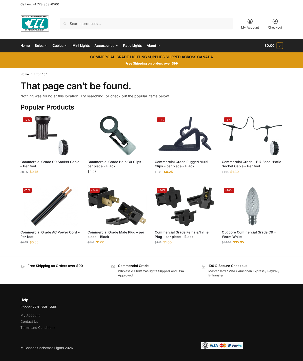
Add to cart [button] (50, 181)
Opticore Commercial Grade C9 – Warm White (249, 234)
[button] (273, 45)
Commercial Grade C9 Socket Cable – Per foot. (49, 164)
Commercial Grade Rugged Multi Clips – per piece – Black (181, 164)
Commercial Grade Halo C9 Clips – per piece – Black (115, 164)
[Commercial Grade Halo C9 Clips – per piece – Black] (117, 135)
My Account (250, 27)
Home (24, 74)
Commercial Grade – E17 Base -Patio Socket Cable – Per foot (251, 164)
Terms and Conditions (37, 327)
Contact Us (29, 321)
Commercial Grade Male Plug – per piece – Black (115, 234)
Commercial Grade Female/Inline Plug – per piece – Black (182, 234)
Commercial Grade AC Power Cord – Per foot (50, 234)
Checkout (275, 27)
